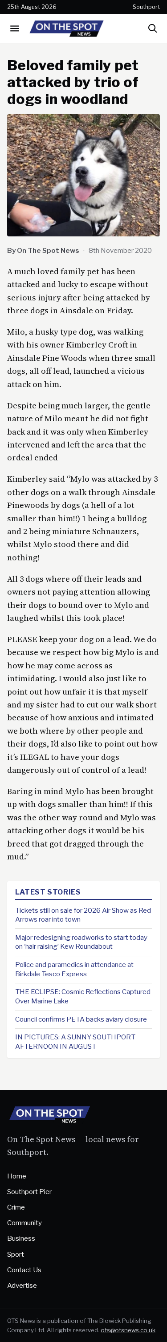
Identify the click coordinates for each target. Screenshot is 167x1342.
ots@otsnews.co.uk (128, 1330)
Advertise (22, 1285)
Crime (16, 1207)
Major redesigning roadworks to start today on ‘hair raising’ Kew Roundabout (81, 942)
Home (16, 1176)
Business (21, 1238)
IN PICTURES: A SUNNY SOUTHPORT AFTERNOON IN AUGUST (75, 1041)
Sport (15, 1254)
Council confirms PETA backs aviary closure (81, 1019)
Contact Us (24, 1270)
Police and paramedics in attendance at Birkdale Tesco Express (74, 969)
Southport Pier (29, 1191)
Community (24, 1222)
